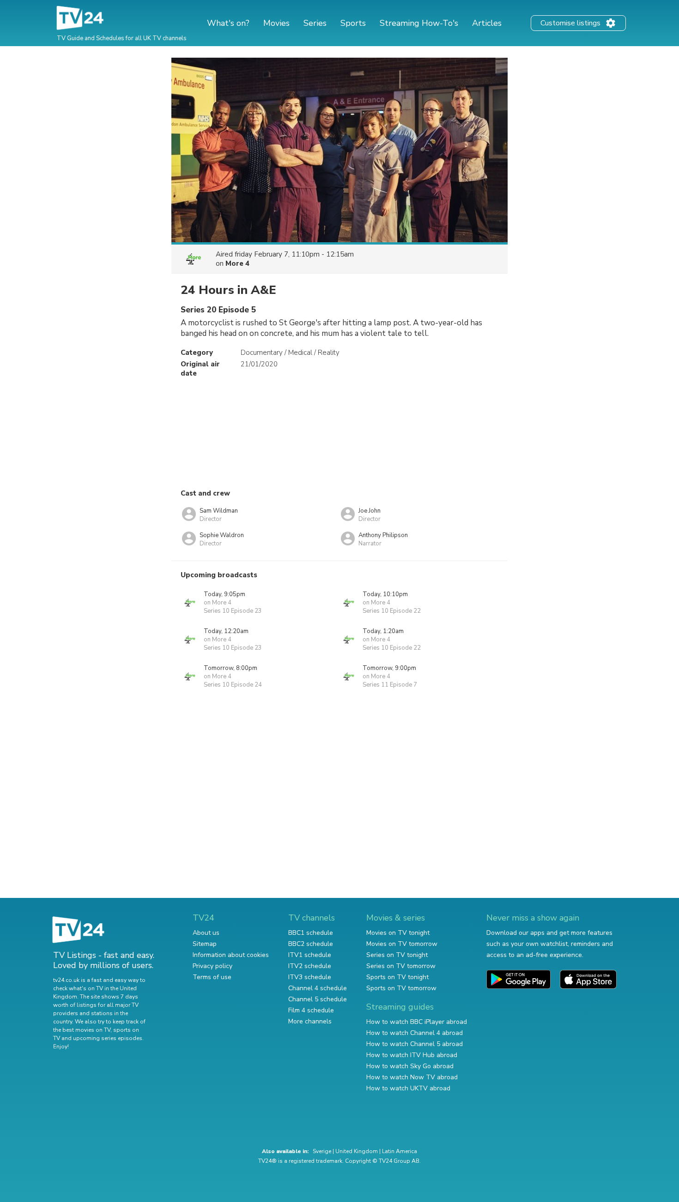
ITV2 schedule (309, 966)
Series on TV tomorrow (401, 966)
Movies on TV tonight (398, 932)
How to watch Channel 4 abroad (414, 1033)
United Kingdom (356, 1151)
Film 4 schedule (311, 1010)
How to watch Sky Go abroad (410, 1066)
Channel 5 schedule (317, 999)
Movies (276, 23)
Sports (353, 23)
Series (315, 23)
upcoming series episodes (107, 1038)
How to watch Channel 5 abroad (414, 1044)
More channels (310, 1021)
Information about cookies (231, 955)
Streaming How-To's (419, 23)
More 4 (237, 263)
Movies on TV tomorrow (401, 943)
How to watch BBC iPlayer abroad (416, 1021)
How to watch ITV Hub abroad (411, 1055)
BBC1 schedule (310, 932)
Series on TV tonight (397, 955)
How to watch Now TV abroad (412, 1077)
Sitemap (205, 943)
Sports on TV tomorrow (401, 988)
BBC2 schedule (310, 943)
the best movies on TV (81, 1030)
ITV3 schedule (309, 977)
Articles (487, 23)
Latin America (399, 1151)
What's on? (228, 23)
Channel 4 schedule (317, 988)
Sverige (322, 1151)
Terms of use (212, 977)
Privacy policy (212, 966)
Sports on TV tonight (397, 977)
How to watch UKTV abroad (408, 1088)
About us (206, 932)
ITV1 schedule (309, 955)
